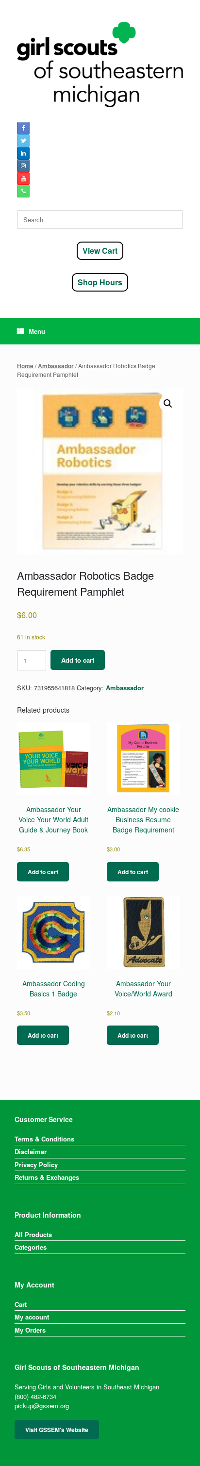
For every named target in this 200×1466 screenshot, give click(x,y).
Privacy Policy (36, 1164)
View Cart (100, 250)
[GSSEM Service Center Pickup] (100, 64)
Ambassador (56, 366)
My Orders (30, 1330)
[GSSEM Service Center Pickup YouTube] (23, 178)
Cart (21, 1304)
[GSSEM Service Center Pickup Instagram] (23, 166)
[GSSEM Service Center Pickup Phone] (23, 191)
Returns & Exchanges (47, 1177)
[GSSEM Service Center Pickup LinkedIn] (23, 153)
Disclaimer (31, 1151)
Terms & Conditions (44, 1138)
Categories (31, 1247)
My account (32, 1316)
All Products (33, 1234)
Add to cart (77, 660)
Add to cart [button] (43, 871)
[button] (168, 403)
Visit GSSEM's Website (56, 1429)
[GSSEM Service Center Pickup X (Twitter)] (23, 140)
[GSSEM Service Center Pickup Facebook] (23, 128)
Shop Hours (100, 282)
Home (25, 366)
